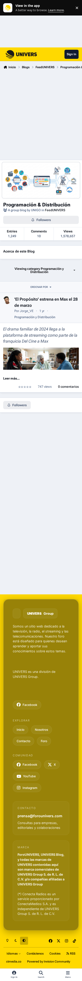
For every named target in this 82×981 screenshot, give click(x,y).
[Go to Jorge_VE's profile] (7, 300)
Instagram (30, 788)
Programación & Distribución (36, 205)
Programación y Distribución (34, 317)
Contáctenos (35, 953)
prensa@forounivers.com (40, 816)
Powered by (48, 961)
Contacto (23, 741)
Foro (44, 741)
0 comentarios (68, 386)
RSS (72, 953)
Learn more (9, 8)
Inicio (20, 729)
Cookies (55, 953)
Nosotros (41, 729)
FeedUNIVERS (55, 210)
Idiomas (12, 953)
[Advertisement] (41, 114)
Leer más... (11, 378)
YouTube (29, 776)
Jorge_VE (26, 311)
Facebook (30, 705)
